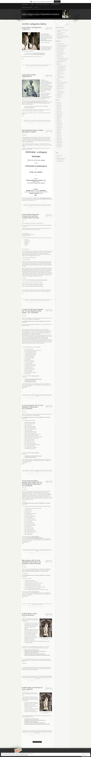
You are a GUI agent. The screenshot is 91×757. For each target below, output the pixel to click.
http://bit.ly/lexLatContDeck (38, 53)
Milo (57, 79)
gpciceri (24, 30)
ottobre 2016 (59, 126)
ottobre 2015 (59, 144)
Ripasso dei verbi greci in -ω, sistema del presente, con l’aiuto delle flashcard (63, 37)
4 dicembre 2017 (49, 688)
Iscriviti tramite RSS (17, 751)
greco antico (59, 56)
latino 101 (40, 394)
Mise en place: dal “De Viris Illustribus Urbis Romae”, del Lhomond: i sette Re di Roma (31, 561)
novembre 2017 (59, 115)
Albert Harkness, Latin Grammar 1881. (31, 649)
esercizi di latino (30, 205)
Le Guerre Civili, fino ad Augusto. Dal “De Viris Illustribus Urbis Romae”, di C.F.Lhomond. (33, 310)
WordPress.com (60, 161)
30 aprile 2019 (48, 75)
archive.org (27, 137)
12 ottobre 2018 (49, 130)
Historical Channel (35, 205)
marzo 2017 (59, 120)
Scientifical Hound (60, 83)
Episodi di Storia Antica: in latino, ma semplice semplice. (33, 131)
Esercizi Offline (59, 49)
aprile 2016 (59, 135)
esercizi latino (42, 120)
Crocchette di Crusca (61, 46)
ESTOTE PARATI (49, 676)
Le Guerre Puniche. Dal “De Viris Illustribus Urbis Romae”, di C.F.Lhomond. (32, 406)
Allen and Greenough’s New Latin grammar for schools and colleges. (37, 655)
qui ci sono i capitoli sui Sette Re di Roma (34, 537)
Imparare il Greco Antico (27, 7)
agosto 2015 (59, 147)
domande (38, 730)
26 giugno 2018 (49, 309)
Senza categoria (45, 65)
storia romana (24, 395)
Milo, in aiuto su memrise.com (42, 4)
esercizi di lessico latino (35, 120)
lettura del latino (40, 65)
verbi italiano (59, 97)
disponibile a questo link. (46, 198)
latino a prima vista (37, 204)
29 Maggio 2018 (49, 481)
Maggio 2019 (59, 102)
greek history (38, 299)
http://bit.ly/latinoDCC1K (29, 107)
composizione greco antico (62, 45)
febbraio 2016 (59, 138)
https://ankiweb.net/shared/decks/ (33, 102)
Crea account (59, 155)
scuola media (38, 678)
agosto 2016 (59, 129)
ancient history (33, 299)
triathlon (58, 95)
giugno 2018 (59, 109)
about (36, 7)
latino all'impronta (45, 394)
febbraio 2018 (59, 112)
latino (32, 64)
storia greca (49, 204)
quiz (35, 676)
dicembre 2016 (59, 123)
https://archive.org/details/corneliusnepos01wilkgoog (32, 284)
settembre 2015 (59, 145)
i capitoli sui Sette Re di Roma (30, 457)
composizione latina (45, 64)
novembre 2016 (59, 124)
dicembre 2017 (59, 114)
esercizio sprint (60, 50)
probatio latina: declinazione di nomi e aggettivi (32, 688)
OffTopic (58, 80)
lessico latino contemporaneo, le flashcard (32, 28)
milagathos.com (25, 4)
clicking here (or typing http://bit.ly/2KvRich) (38, 280)
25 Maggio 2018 (49, 560)
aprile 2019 (59, 103)
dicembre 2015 (59, 141)
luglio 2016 (59, 130)
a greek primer (59, 43)
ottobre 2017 (59, 117)
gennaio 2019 (59, 105)
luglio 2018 (59, 108)
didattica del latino (34, 394)
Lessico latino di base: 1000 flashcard (29, 75)
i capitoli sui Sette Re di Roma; (30, 380)
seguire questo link (35, 375)
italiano (58, 62)
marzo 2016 (59, 136)
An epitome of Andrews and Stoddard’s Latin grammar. (34, 653)
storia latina (48, 395)
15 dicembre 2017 (49, 614)
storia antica (45, 204)
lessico (32, 65)
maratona (44, 299)
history (31, 204)
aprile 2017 (59, 118)
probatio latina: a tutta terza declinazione (29, 614)
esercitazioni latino (43, 730)
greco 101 (58, 55)
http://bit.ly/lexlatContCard (39, 54)
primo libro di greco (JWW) (62, 82)
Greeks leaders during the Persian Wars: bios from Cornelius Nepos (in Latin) (30, 216)
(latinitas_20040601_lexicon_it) (46, 40)
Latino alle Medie (55, 4)
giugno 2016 (59, 132)
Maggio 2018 (59, 111)
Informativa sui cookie (24, 754)
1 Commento (25, 204)
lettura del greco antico (62, 59)
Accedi (58, 156)
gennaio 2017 (59, 121)
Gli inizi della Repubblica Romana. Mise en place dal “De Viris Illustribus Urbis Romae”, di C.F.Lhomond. (32, 483)
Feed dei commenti (60, 159)
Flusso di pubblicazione (61, 158)
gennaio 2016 (59, 139)
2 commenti (24, 549)
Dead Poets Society (60, 48)
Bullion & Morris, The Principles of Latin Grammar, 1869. (35, 651)
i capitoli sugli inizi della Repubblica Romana (32, 379)
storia (41, 204)
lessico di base (46, 120)
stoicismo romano (60, 88)
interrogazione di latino (25, 676)
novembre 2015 (59, 142)
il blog (32, 4)
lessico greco (60, 76)
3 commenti (24, 603)
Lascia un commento (26, 64)
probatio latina (60, 73)
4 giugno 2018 (48, 405)
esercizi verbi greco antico (63, 58)
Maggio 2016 (59, 133)
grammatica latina (31, 677)
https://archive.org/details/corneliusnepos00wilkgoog (32, 286)
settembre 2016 (59, 127)
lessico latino (35, 64)
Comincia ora (57, 1)
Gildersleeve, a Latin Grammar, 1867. (31, 652)
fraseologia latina (25, 677)
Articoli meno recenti (37, 741)
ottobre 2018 (59, 106)
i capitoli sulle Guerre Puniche (30, 381)
